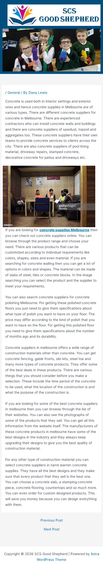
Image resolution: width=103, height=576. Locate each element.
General (14, 93)
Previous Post (51, 520)
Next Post (52, 529)
